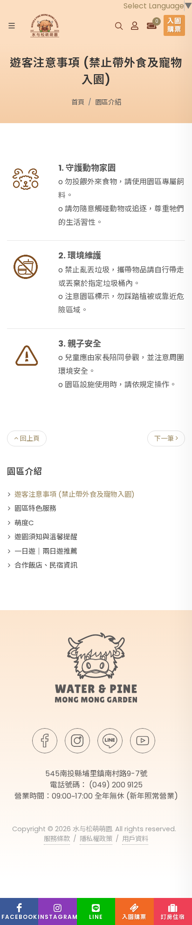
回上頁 (29, 438)
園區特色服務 (35, 508)
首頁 (77, 102)
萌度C (24, 523)
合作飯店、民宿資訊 (45, 565)
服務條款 (57, 838)
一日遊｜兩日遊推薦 (45, 551)
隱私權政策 (96, 838)
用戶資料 (135, 838)
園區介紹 (108, 102)
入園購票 (174, 25)
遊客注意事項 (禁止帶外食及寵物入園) (74, 494)
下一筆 (165, 438)
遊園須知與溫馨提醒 (45, 537)
